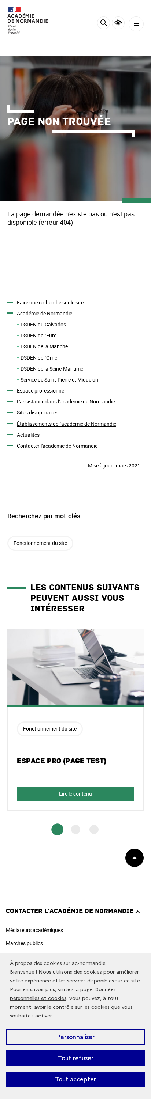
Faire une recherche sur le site (50, 302)
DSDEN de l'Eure (38, 335)
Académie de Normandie (44, 313)
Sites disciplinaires (37, 412)
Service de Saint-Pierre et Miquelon (59, 379)
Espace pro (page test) (61, 761)
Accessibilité (118, 22)
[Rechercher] (103, 23)
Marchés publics (24, 943)
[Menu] (136, 23)
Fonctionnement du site (40, 542)
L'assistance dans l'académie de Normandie (66, 401)
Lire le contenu (75, 793)
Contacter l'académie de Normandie (57, 445)
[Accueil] (27, 20)
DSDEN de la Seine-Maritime (52, 368)
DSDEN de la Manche (44, 346)
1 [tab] (57, 829)
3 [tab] (94, 829)
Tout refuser (75, 1058)
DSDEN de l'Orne (39, 357)
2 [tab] (75, 829)
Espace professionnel (41, 390)
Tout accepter (75, 1079)
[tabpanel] (75, 720)
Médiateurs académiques (34, 929)
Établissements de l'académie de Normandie (66, 423)
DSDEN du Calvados (43, 324)
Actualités (28, 434)
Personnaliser (76, 1036)
